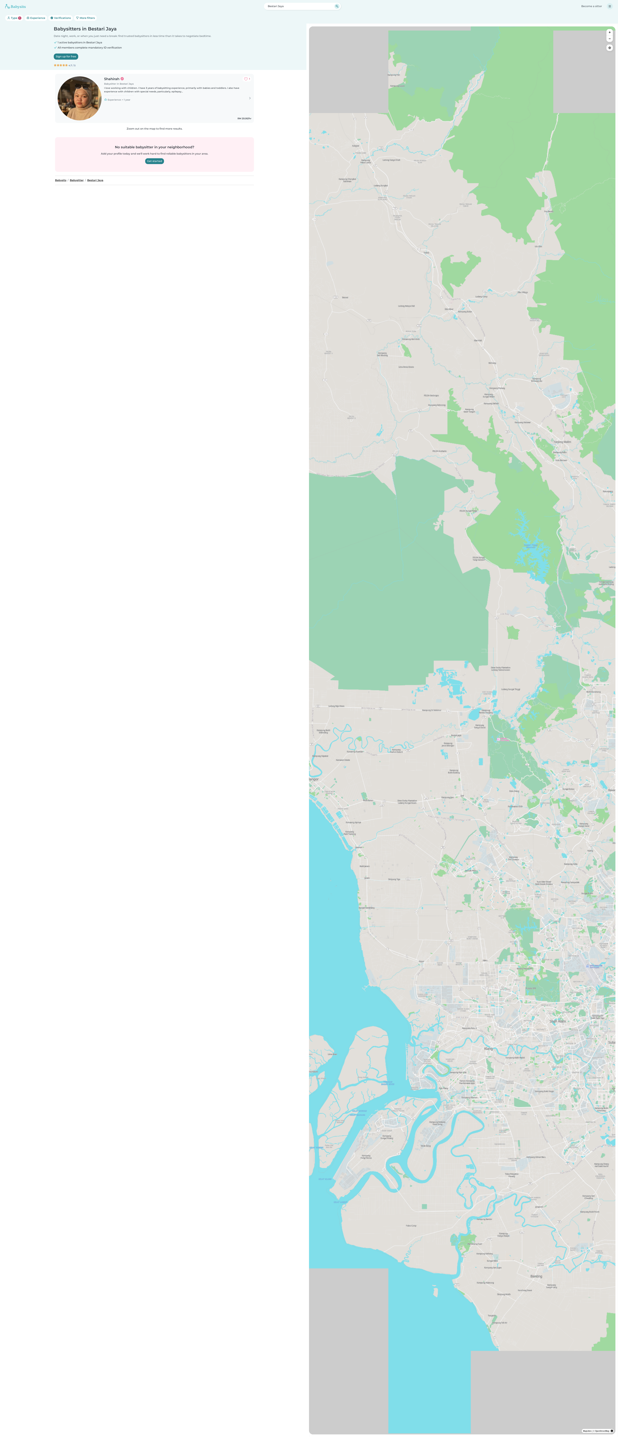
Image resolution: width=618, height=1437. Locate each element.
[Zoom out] (609, 38)
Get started (154, 161)
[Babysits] (15, 6)
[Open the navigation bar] (610, 6)
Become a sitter (591, 6)
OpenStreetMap (602, 1430)
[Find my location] (609, 47)
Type (15, 18)
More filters (87, 18)
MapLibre (587, 1430)
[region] (462, 730)
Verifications (62, 18)
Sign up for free (66, 56)
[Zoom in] (609, 32)
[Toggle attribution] (612, 1431)
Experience (37, 18)
